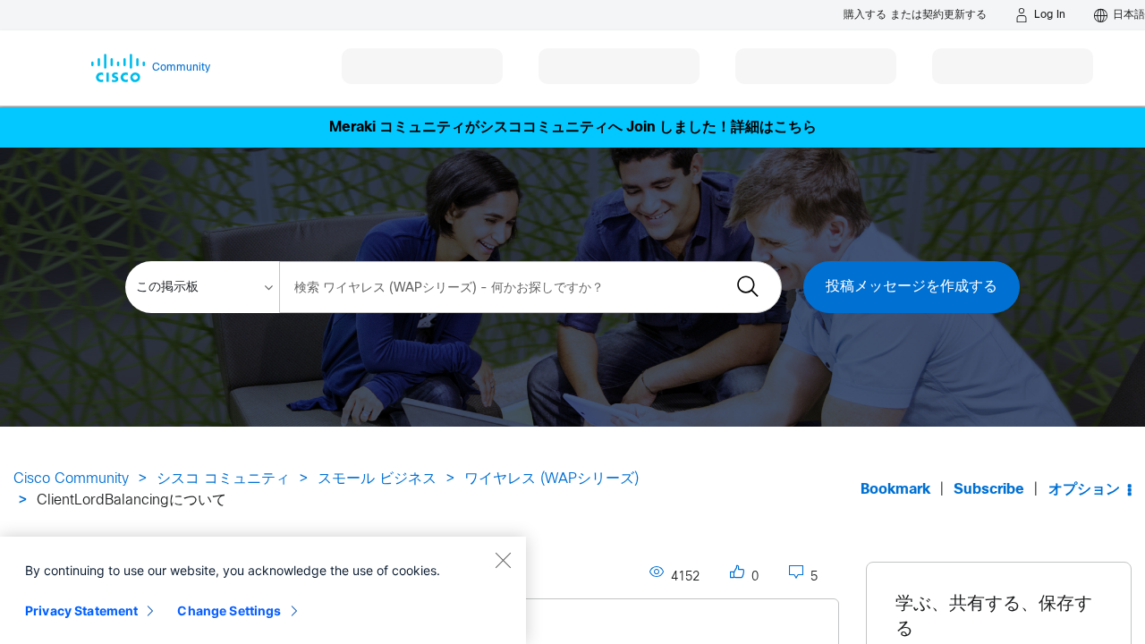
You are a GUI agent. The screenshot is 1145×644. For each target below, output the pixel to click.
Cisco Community (71, 479)
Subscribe (989, 489)
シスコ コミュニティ (223, 479)
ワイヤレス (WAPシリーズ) (551, 479)
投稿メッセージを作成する (911, 286)
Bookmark (895, 489)
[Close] (503, 560)
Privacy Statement (81, 610)
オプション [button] (1084, 489)
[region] (263, 590)
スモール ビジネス (377, 479)
